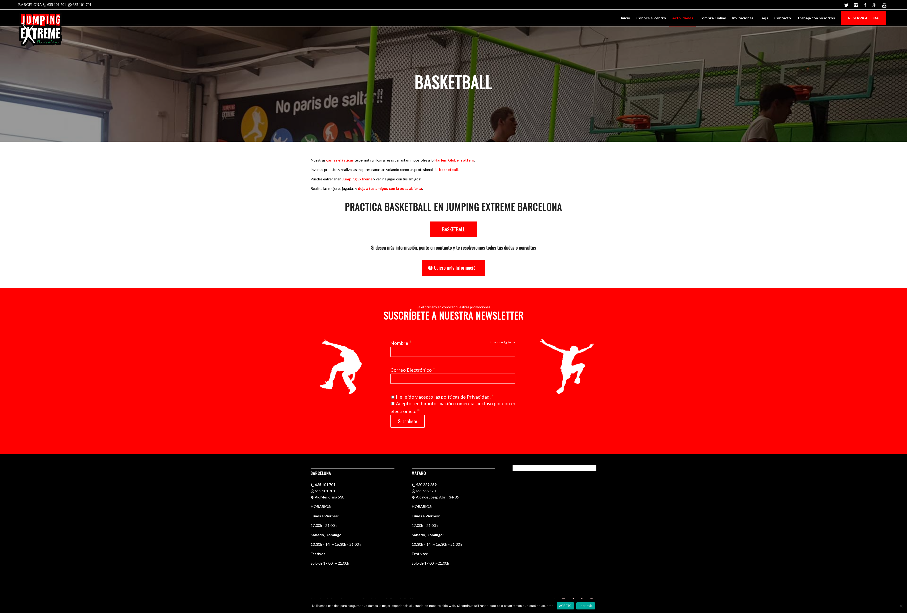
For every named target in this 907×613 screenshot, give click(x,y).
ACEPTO (565, 606)
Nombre (401, 342)
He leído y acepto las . (445, 397)
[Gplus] (874, 4)
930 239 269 (426, 484)
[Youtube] (884, 4)
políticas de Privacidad (465, 397)
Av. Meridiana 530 (329, 497)
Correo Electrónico (412, 369)
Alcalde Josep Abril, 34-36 (437, 497)
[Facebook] (865, 4)
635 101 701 (56, 5)
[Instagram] (855, 4)
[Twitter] (846, 4)
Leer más (586, 606)
